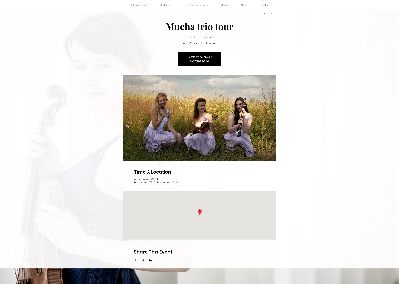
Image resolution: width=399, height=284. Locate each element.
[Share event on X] (143, 260)
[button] (196, 3)
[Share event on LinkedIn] (150, 260)
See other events (199, 60)
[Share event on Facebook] (135, 260)
